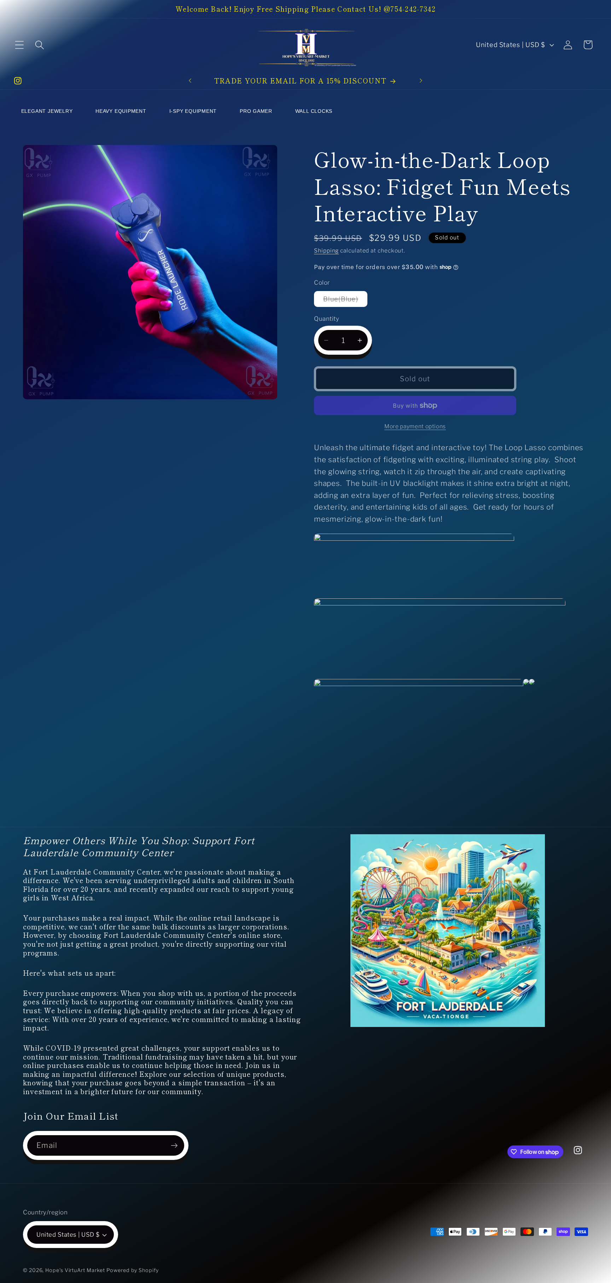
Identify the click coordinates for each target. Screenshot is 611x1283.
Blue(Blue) (345, 301)
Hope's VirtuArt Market (75, 1270)
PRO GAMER (256, 111)
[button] (19, 45)
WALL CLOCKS (314, 111)
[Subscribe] (174, 1145)
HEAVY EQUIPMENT (120, 111)
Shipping (326, 250)
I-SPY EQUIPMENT (193, 111)
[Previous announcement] (190, 80)
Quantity (326, 318)
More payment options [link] (415, 426)
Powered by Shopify (132, 1270)
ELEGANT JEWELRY (47, 111)
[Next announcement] (421, 80)
